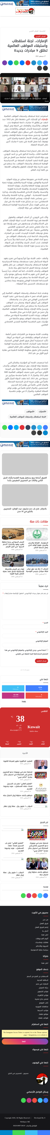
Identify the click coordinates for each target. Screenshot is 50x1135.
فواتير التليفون (43, 991)
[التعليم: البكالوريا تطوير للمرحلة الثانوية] (40, 764)
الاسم (45, 622)
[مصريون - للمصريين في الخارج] (25, 11)
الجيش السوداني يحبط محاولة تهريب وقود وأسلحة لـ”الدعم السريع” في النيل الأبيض (13, 544)
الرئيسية (43, 31)
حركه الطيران (43, 987)
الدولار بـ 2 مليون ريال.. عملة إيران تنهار (18, 806)
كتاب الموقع (43, 1002)
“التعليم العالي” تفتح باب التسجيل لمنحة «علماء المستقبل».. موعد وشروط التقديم (17, 786)
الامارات (42, 411)
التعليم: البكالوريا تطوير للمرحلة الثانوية (17, 761)
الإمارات (44, 119)
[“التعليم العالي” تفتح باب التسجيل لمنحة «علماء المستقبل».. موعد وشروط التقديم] (40, 787)
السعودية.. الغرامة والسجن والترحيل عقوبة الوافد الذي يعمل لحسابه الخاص (38, 545)
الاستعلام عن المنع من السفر (37, 976)
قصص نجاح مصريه (41, 999)
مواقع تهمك (43, 1014)
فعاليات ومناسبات (41, 942)
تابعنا (24, 1041)
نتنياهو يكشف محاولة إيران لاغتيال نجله (17, 795)
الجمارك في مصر (42, 983)
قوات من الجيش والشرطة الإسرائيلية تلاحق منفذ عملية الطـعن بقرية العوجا (13, 571)
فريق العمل (44, 923)
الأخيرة (25, 753)
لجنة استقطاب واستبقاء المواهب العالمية (27, 417)
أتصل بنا (45, 931)
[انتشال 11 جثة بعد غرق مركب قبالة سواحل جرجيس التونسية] (37, 560)
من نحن (45, 919)
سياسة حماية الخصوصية (39, 949)
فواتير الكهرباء (43, 995)
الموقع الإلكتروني (42, 641)
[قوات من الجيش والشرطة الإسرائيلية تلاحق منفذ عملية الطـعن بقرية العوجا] (13, 560)
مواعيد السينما (43, 1010)
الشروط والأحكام (42, 946)
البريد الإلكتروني (42, 631)
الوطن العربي (33, 31)
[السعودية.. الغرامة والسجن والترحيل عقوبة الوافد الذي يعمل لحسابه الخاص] (37, 534)
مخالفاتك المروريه (42, 1006)
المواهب (29, 411)
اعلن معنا (44, 934)
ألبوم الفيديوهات (42, 938)
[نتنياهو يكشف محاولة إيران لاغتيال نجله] (40, 798)
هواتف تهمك (43, 1018)
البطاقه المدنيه (42, 980)
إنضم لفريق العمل (41, 927)
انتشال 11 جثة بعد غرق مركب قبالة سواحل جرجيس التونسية (37, 570)
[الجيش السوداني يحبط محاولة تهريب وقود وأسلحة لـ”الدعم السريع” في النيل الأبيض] (13, 534)
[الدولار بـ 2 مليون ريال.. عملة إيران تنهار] (40, 809)
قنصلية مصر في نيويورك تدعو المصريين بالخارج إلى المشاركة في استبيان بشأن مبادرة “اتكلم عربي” (17, 774)
